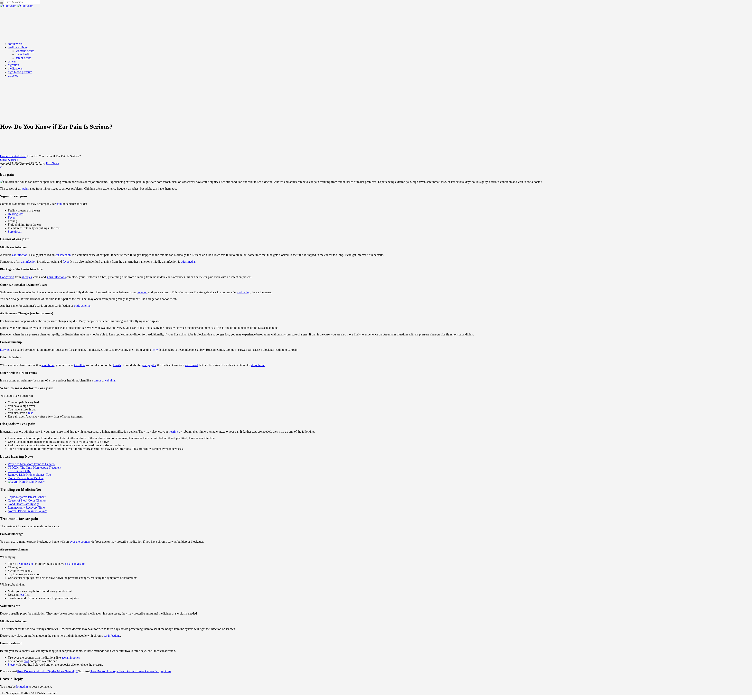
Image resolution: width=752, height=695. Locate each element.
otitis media (188, 261)
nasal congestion (75, 563)
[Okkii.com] (16, 5)
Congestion (7, 277)
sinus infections (56, 277)
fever (66, 261)
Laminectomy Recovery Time (26, 507)
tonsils (117, 365)
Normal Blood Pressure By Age (27, 511)
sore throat (48, 365)
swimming (243, 292)
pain (25, 188)
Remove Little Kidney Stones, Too (29, 474)
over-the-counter (80, 541)
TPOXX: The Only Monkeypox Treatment (34, 467)
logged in (22, 686)
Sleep (11, 664)
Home (4, 156)
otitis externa (82, 305)
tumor (97, 380)
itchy (155, 349)
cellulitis (110, 380)
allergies (27, 277)
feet (21, 594)
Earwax (5, 349)
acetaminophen (70, 657)
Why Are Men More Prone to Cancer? (31, 464)
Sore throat (14, 231)
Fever (11, 217)
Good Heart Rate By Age (23, 504)
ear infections (112, 635)
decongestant (25, 563)
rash (30, 413)
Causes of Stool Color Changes (27, 500)
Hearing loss (15, 214)
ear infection (19, 255)
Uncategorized (17, 156)
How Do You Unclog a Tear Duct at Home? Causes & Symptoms (130, 671)
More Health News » (31, 481)
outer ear (142, 292)
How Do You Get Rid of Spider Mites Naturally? (47, 671)
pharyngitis (149, 365)
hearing (173, 431)
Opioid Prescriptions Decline (25, 478)
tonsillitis (79, 365)
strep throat (258, 365)
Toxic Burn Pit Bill (19, 471)
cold (26, 661)
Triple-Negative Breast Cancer (26, 497)
